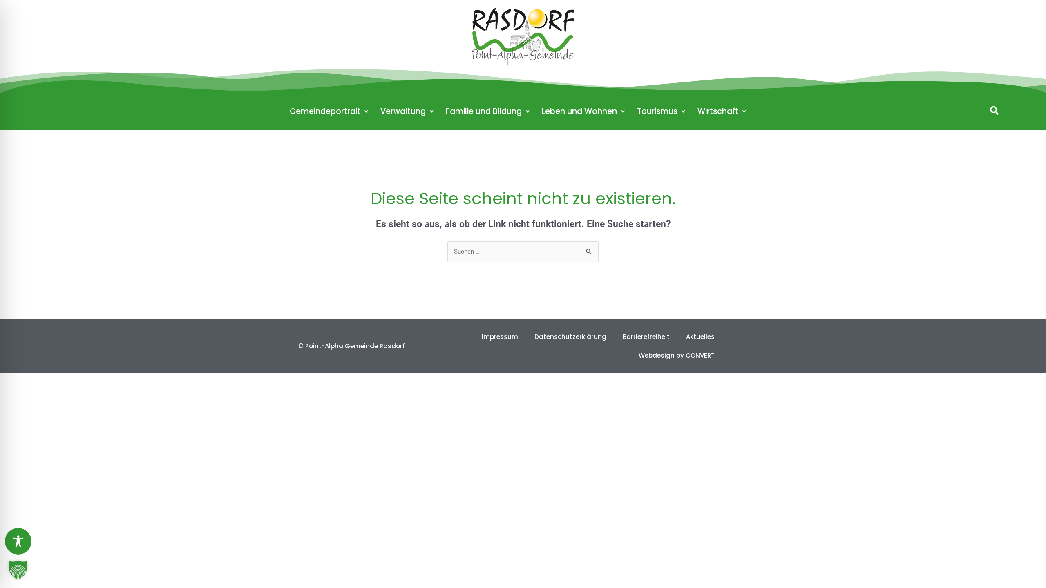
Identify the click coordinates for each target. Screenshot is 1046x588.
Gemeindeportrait (325, 111)
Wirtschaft (717, 111)
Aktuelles (700, 336)
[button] (994, 110)
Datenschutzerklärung (570, 336)
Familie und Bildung (484, 111)
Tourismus (657, 111)
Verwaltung (403, 111)
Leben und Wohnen (579, 111)
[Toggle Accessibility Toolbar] (18, 541)
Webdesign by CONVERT (677, 355)
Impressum (500, 336)
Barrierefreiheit (646, 336)
